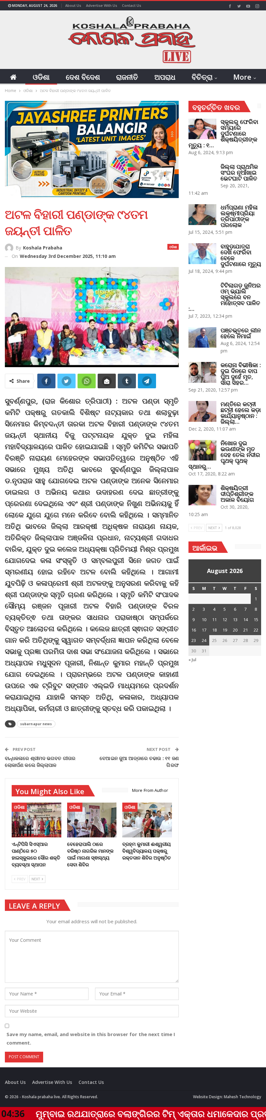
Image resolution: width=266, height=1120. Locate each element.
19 (225, 630)
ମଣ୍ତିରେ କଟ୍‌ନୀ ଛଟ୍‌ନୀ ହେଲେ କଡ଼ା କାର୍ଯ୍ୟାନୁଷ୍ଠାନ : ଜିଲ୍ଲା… (241, 412)
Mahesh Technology (242, 1097)
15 (256, 619)
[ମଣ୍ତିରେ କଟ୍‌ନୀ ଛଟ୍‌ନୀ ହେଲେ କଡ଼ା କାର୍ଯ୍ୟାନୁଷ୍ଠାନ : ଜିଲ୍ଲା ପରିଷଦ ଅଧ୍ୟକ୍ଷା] (202, 411)
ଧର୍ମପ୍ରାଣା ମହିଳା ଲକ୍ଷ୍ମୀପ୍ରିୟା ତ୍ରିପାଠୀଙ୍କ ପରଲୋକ (239, 216)
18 (214, 630)
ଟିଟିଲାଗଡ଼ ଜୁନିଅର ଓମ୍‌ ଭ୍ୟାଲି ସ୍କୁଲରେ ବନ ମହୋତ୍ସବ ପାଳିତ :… (224, 297)
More (242, 77)
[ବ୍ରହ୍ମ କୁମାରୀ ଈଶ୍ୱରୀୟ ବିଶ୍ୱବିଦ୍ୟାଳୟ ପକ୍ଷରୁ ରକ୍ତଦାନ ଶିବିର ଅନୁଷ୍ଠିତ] (147, 820)
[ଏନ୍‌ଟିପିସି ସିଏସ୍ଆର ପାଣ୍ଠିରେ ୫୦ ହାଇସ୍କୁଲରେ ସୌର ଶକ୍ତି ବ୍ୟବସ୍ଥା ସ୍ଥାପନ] (36, 820)
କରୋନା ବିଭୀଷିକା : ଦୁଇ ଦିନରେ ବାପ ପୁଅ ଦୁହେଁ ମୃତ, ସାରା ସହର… (241, 373)
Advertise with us (101, 5)
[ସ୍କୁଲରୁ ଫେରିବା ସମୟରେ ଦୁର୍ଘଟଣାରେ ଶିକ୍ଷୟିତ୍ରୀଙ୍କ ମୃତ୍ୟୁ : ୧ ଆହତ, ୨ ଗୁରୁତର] (202, 129)
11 (214, 619)
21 (245, 630)
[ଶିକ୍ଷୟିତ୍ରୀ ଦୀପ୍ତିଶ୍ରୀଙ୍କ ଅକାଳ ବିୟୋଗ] (202, 495)
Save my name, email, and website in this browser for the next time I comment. (90, 1038)
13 (235, 619)
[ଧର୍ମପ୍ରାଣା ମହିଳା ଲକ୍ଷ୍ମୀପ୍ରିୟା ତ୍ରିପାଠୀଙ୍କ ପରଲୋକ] (202, 214)
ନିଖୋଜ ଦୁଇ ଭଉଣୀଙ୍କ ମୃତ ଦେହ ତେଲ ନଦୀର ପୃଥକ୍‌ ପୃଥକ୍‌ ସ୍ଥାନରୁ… (224, 454)
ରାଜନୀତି (127, 77)
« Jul (192, 659)
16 (193, 630)
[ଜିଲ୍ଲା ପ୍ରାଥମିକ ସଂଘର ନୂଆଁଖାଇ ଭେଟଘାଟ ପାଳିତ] (202, 174)
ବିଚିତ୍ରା (202, 77)
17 (204, 630)
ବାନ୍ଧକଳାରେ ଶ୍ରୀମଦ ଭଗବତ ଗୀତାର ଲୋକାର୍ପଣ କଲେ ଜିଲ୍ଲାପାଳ (40, 761)
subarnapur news (36, 724)
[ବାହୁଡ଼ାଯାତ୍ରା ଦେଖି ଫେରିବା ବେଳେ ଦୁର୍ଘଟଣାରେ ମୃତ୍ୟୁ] (202, 253)
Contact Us (131, 5)
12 (225, 619)
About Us (73, 5)
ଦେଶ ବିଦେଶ (83, 77)
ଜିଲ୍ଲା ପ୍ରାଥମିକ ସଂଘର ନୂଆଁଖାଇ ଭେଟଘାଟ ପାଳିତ (239, 172)
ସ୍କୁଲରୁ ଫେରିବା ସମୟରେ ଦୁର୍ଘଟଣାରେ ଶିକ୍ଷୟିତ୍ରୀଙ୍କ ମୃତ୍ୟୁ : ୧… (223, 133)
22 (256, 630)
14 (245, 619)
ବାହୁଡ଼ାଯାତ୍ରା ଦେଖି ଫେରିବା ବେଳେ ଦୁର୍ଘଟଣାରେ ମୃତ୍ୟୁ (241, 255)
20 (235, 630)
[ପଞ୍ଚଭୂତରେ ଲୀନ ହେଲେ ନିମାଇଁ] (202, 337)
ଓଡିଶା (41, 77)
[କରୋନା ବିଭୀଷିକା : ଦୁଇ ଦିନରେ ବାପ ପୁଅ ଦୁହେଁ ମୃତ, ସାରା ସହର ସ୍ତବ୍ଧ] (202, 372)
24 (204, 640)
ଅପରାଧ (164, 77)
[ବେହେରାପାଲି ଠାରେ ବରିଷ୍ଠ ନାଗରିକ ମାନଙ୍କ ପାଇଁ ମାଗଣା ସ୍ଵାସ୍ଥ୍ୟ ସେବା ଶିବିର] (92, 820)
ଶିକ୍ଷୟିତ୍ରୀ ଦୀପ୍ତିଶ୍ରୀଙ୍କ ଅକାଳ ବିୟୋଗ (237, 493)
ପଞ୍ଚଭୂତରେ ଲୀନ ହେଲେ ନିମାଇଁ (241, 333)
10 (204, 619)
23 (193, 640)
